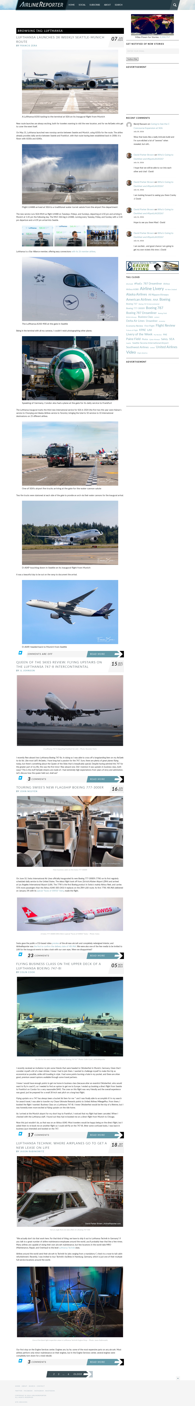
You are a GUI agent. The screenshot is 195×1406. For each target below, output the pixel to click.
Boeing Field (162, 313)
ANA (155, 299)
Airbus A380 (132, 289)
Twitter (18, 1391)
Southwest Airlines (137, 347)
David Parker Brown (144, 155)
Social (82, 5)
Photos (145, 339)
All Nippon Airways (158, 294)
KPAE (142, 330)
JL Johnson (27, 671)
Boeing (164, 299)
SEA (171, 339)
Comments (37, 779)
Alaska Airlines (136, 294)
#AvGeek (129, 284)
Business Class (145, 317)
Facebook (28, 1391)
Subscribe (95, 5)
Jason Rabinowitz (32, 1151)
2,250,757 (165, 37)
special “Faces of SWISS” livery (50, 891)
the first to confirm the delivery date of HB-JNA (55, 946)
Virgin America (142, 353)
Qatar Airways (154, 339)
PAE (165, 334)
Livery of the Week (139, 334)
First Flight (149, 326)
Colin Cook (27, 972)
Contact (41, 1386)
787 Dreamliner (152, 283)
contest (156, 317)
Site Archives (21, 1402)
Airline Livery (152, 289)
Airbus (166, 284)
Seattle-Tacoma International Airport (150, 343)
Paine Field (133, 339)
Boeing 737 (131, 304)
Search (118, 5)
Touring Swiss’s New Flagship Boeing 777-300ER (60, 787)
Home (72, 5)
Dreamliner (152, 321)
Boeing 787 (154, 308)
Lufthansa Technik (67, 1248)
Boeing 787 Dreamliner (141, 312)
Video (131, 352)
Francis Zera (28, 46)
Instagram (39, 1391)
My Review (158, 335)
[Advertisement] (70, 20)
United (152, 347)
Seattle (128, 343)
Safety (164, 339)
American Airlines (138, 299)
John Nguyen (29, 791)
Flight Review (165, 325)
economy (162, 321)
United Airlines (166, 347)
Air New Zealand (171, 289)
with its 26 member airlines (83, 252)
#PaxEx (138, 284)
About (107, 5)
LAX (149, 330)
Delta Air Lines (135, 320)
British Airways (131, 317)
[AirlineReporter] (41, 5)
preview (55, 943)
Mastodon (50, 1391)
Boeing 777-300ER (135, 308)
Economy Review (134, 326)
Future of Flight (132, 330)
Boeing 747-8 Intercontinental (149, 304)
